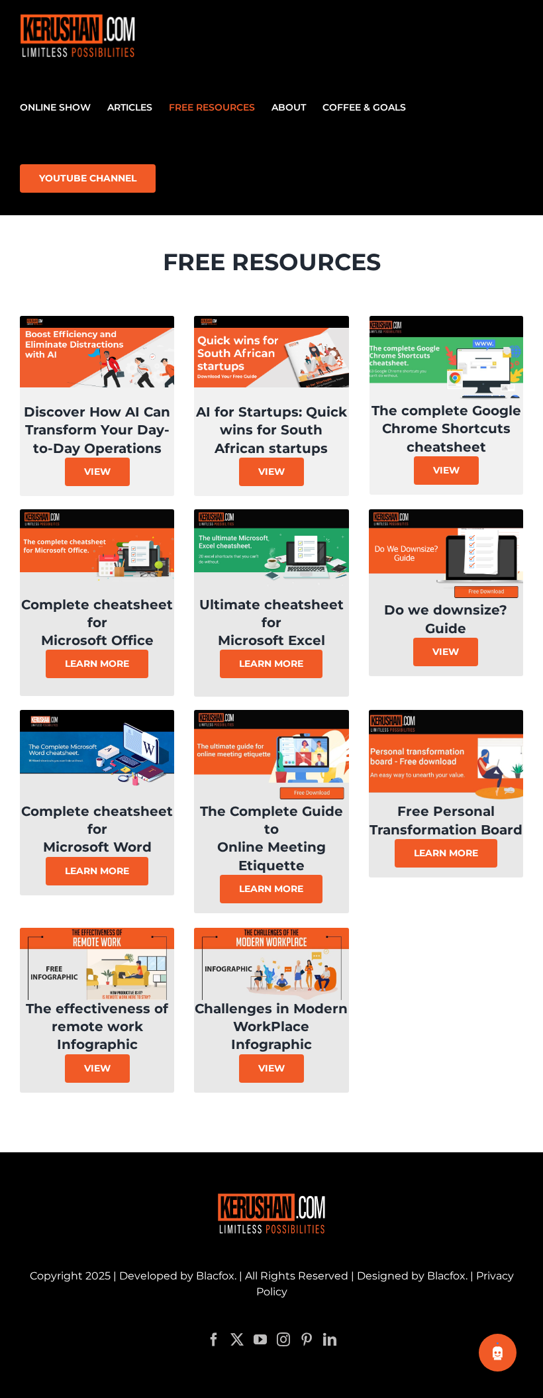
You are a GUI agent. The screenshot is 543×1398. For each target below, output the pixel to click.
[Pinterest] (306, 1339)
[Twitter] (237, 1339)
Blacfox (215, 1276)
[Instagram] (283, 1339)
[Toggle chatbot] (498, 1353)
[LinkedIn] (329, 1339)
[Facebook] (214, 1339)
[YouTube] (260, 1339)
